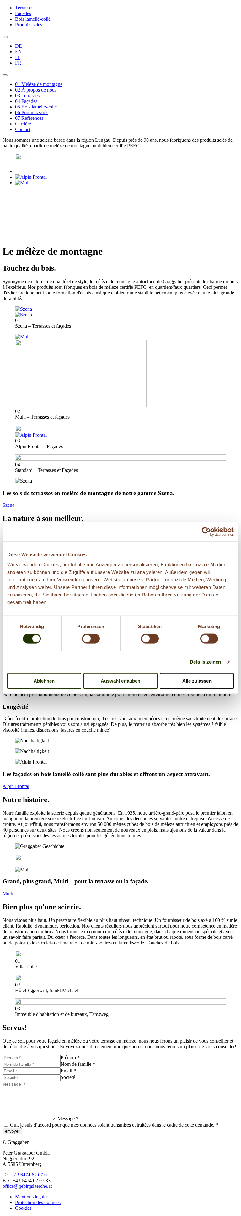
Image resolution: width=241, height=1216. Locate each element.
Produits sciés (28, 24)
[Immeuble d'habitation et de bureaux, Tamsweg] (120, 1003)
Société (68, 1077)
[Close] (5, 75)
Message (67, 1118)
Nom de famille (78, 1064)
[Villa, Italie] (120, 955)
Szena (8, 505)
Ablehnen (44, 680)
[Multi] (23, 182)
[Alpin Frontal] (31, 177)
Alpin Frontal (16, 786)
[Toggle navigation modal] (5, 37)
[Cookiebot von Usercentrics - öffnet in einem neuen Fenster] (206, 532)
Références (29, 118)
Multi (8, 893)
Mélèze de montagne (38, 84)
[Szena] (38, 171)
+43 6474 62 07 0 (29, 1174)
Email (68, 1070)
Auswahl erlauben (120, 680)
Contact (22, 129)
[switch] (91, 639)
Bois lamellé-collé (33, 19)
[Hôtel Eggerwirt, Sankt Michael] (120, 979)
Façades (23, 13)
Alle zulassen (197, 680)
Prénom (70, 1057)
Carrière (23, 123)
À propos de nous (35, 90)
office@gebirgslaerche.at (27, 1186)
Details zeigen (205, 661)
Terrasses (24, 7)
